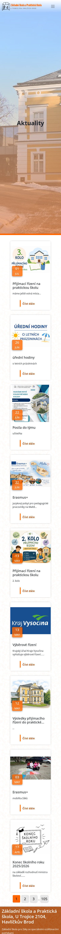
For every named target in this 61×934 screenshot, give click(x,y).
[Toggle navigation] (53, 6)
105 (44, 898)
